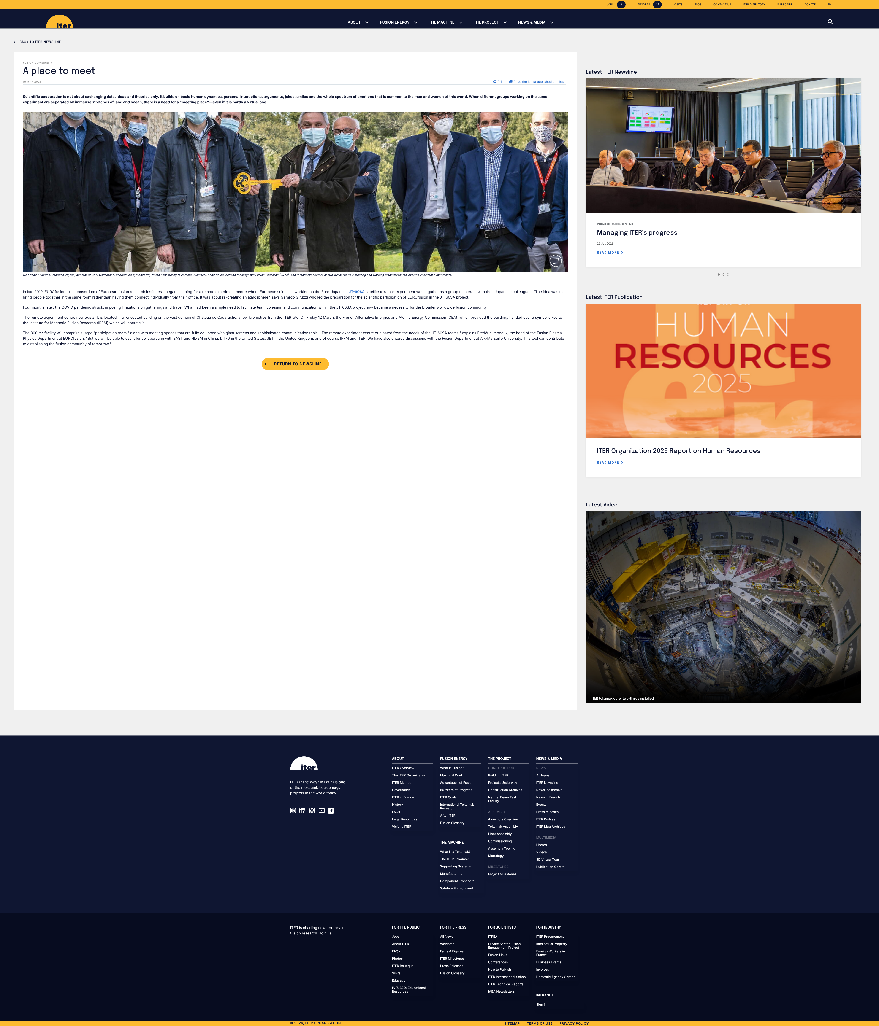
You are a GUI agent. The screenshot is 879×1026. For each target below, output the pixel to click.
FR (829, 4)
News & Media (531, 22)
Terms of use (540, 1024)
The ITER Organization (409, 775)
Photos (541, 845)
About (354, 22)
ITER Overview (403, 768)
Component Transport (457, 881)
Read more (609, 252)
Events (541, 805)
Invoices (542, 970)
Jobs (396, 937)
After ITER (448, 816)
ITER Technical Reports (506, 984)
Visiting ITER (401, 827)
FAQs (396, 812)
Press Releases (451, 966)
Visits (396, 973)
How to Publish (499, 970)
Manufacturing (451, 874)
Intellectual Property (551, 944)
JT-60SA (357, 291)
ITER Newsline (547, 783)
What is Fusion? (452, 768)
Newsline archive (549, 790)
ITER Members (403, 783)
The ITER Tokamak (454, 859)
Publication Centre (550, 867)
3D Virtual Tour (547, 860)
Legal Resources (405, 819)
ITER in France (403, 797)
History (397, 805)
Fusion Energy (395, 22)
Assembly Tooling (501, 849)
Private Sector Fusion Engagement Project (504, 946)
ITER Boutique (403, 966)
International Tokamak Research (457, 806)
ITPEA (492, 937)
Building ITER (498, 775)
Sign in (541, 1005)
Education (399, 981)
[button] (853, 18)
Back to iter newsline (40, 42)
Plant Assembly (500, 834)
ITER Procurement (550, 937)
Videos (541, 852)
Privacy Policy (574, 1024)
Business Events (548, 962)
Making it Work (451, 775)
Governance (401, 790)
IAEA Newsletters (501, 992)
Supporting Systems (455, 866)
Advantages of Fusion (457, 783)
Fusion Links (497, 955)
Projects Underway (502, 783)
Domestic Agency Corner (555, 977)
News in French (548, 797)
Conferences (498, 962)
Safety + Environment (456, 888)
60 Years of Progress (456, 790)
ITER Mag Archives (550, 827)
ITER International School (507, 977)
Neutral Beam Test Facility (502, 799)
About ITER (400, 944)
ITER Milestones (452, 959)
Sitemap (512, 1024)
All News (543, 775)
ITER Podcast (546, 819)
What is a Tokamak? (455, 852)
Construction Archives (505, 790)
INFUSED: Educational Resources (409, 990)
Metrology (496, 856)
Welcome (447, 944)
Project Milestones (502, 874)
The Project (486, 22)
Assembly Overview (503, 819)
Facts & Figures (452, 951)
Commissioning (500, 841)
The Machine (441, 22)
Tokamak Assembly (503, 827)
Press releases (547, 812)
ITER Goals (448, 797)
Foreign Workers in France (550, 953)
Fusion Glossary (452, 823)
